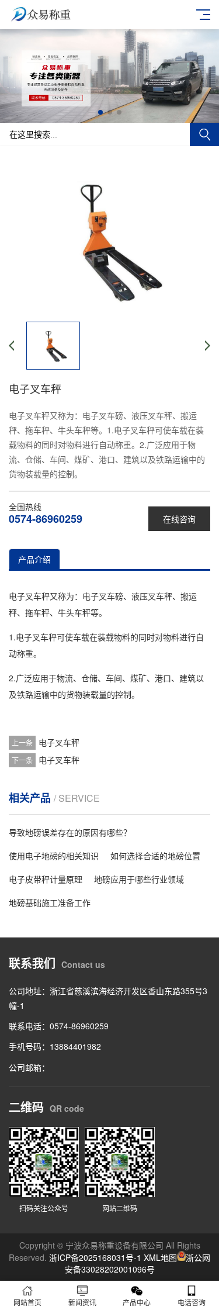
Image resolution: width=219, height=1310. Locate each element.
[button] (100, 112)
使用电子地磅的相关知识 (54, 855)
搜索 (204, 134)
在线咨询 (179, 519)
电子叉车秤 (59, 742)
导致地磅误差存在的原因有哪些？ (70, 832)
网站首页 (27, 1302)
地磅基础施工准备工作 (50, 902)
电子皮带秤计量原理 (45, 879)
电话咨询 (192, 1302)
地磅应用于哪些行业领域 (139, 879)
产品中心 (137, 1302)
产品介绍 (34, 559)
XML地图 (160, 1257)
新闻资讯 (82, 1302)
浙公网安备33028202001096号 (138, 1263)
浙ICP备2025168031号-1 (95, 1257)
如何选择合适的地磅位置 (155, 855)
